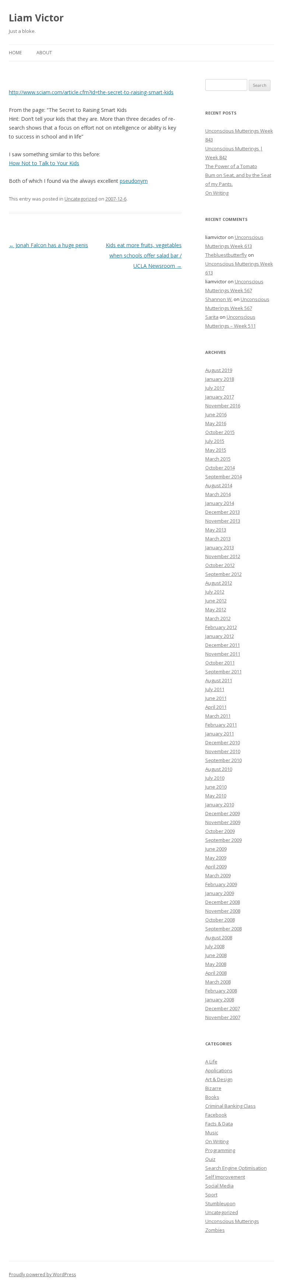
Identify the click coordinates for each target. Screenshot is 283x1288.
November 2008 (222, 911)
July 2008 (214, 946)
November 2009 (222, 822)
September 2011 (223, 671)
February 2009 (221, 884)
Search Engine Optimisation (236, 1168)
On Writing (216, 192)
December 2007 (222, 1008)
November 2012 (222, 556)
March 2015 (218, 458)
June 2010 (216, 786)
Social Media (219, 1185)
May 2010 (215, 795)
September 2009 (223, 840)
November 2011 (222, 653)
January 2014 (219, 503)
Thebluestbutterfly (226, 255)
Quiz (210, 1159)
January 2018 (219, 379)
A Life (211, 1061)
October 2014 (220, 467)
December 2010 (222, 742)
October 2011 (220, 662)
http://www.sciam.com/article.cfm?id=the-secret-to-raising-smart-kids (91, 92)
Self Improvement (225, 1176)
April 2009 (216, 866)
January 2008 (219, 999)
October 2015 (220, 432)
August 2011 (218, 680)
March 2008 (218, 981)
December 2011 (222, 645)
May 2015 (215, 450)
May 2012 (215, 609)
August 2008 (218, 937)
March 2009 (218, 875)
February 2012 (221, 627)
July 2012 (214, 591)
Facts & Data (219, 1123)
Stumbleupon (220, 1203)
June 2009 (216, 848)
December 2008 (222, 902)
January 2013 (219, 547)
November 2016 (222, 405)
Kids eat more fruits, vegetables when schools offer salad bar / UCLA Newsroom (144, 255)
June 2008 (216, 955)
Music (211, 1132)
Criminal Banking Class (230, 1106)
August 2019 (218, 370)
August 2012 (218, 583)
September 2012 (223, 574)
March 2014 (218, 494)
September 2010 (223, 760)
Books (212, 1097)
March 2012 (218, 618)
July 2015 (214, 441)
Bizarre (213, 1088)
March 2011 (218, 716)
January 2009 (219, 893)
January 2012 (219, 636)
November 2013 (222, 520)
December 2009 (222, 813)
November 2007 (222, 1017)
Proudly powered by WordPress (42, 1274)
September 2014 (223, 476)
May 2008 (215, 964)
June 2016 (216, 414)
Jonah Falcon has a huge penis (48, 245)
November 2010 (222, 751)
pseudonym (134, 180)
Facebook (216, 1114)
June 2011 (216, 698)
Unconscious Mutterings (232, 1221)
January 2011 (219, 733)
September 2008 (223, 928)
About (44, 52)
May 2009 (215, 857)
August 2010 (218, 769)
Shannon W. (219, 299)
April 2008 (216, 973)
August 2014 (218, 485)
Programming (220, 1150)
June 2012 (216, 600)
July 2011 (214, 689)
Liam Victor (36, 17)
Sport (211, 1194)
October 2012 (220, 565)
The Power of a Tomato (231, 166)
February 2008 (221, 990)
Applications (219, 1070)
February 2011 (221, 724)
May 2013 (215, 529)
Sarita (212, 317)
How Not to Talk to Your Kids (44, 163)
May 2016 (215, 423)
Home (15, 52)
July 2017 (214, 388)
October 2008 (220, 919)
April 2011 (216, 707)
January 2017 (219, 396)
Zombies (215, 1230)
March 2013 (218, 538)
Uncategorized (80, 198)
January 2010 (219, 804)
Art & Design (219, 1079)
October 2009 (220, 831)
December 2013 (222, 512)
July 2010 (214, 778)
